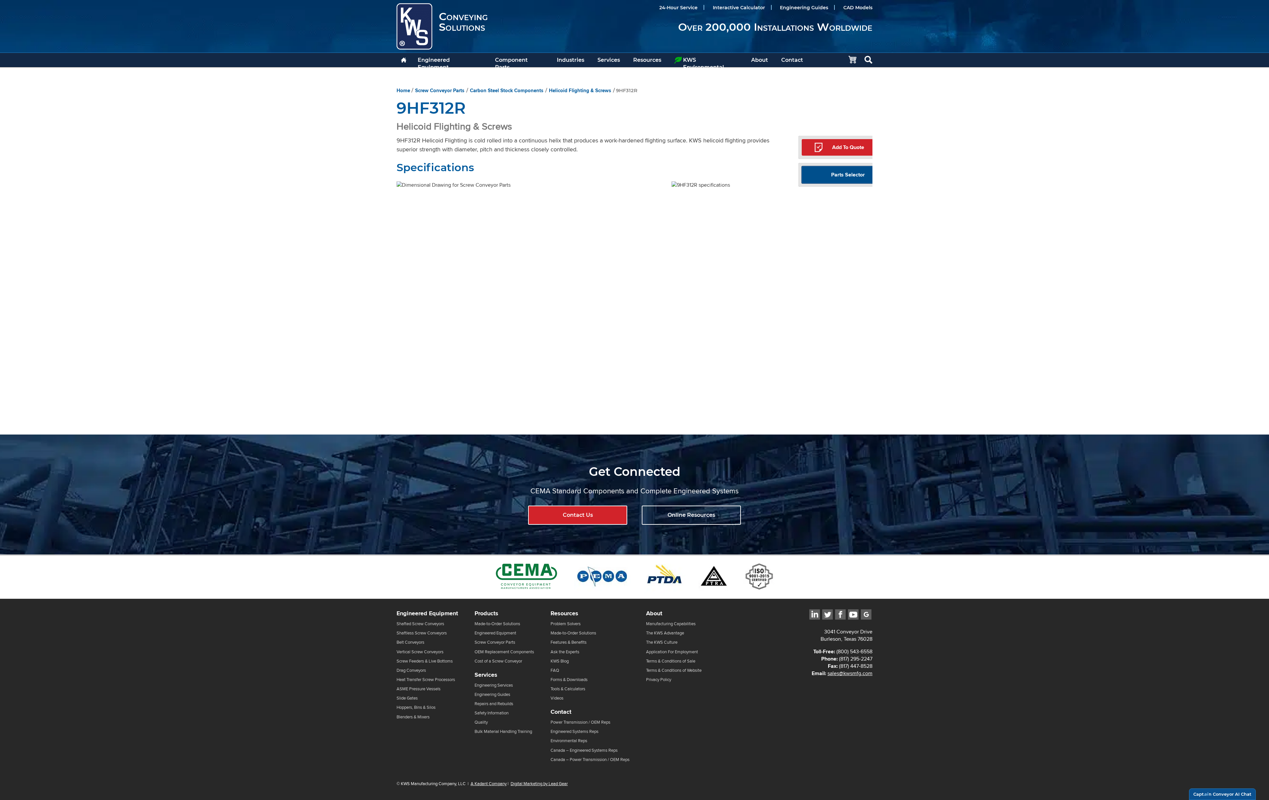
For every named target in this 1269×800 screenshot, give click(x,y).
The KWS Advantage (665, 633)
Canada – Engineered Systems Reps (584, 750)
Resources (647, 60)
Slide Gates (407, 698)
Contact (792, 60)
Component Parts (511, 62)
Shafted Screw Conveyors (420, 624)
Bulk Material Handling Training (503, 731)
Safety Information (492, 713)
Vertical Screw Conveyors (420, 652)
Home (403, 90)
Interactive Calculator (739, 8)
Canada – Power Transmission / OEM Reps (590, 759)
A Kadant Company (489, 783)
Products (486, 613)
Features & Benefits (569, 642)
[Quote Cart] (849, 60)
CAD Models (857, 8)
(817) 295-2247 (855, 659)
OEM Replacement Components (504, 652)
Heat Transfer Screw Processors (426, 679)
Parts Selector (848, 174)
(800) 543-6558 (854, 651)
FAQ (555, 670)
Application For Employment (672, 652)
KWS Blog (560, 661)
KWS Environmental (703, 62)
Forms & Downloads (569, 679)
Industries (570, 60)
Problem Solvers (566, 624)
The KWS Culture (661, 642)
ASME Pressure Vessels (419, 689)
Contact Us (578, 515)
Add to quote (848, 147)
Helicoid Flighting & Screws (580, 90)
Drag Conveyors (411, 670)
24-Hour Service (678, 8)
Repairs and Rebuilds (494, 704)
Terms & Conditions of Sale (670, 661)
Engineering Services (494, 685)
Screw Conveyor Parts (439, 90)
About (759, 60)
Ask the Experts (565, 652)
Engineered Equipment (434, 62)
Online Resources (691, 515)
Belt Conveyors (410, 642)
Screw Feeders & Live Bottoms (425, 661)
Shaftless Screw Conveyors (422, 633)
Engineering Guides (804, 8)
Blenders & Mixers (413, 717)
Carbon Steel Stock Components (506, 90)
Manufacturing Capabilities (671, 624)
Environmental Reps (569, 741)
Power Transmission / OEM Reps (580, 722)
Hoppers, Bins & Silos (416, 707)
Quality (481, 722)
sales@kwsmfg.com (849, 673)
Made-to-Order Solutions (497, 624)
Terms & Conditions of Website (674, 670)
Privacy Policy (658, 679)
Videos (557, 698)
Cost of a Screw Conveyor (498, 661)
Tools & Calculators (568, 689)
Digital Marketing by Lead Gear (539, 783)
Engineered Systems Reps (574, 731)
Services (608, 60)
